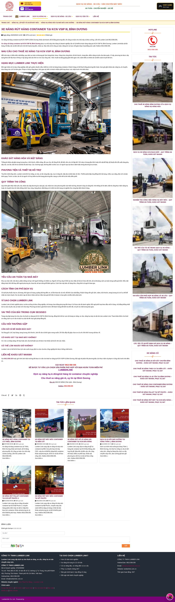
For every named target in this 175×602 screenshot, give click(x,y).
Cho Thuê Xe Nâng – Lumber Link (31, 582)
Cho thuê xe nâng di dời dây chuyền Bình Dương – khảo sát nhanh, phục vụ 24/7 (152, 362)
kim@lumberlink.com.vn (131, 566)
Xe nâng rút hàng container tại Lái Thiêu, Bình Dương (16, 440)
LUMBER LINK (24, 16)
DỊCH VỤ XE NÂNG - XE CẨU (61, 16)
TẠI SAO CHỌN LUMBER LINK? (73, 555)
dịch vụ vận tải (23, 318)
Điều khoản (13, 590)
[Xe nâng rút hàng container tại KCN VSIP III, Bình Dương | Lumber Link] (8, 395)
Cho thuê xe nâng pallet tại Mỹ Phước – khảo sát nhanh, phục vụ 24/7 (152, 393)
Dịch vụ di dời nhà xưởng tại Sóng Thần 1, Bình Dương (112, 440)
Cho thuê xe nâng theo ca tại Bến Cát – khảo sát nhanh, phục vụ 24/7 (152, 370)
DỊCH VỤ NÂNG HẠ (39, 16)
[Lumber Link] (9, 6)
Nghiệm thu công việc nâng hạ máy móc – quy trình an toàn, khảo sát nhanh (152, 201)
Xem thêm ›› (6, 458)
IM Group (28, 599)
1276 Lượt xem (30, 35)
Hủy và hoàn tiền (40, 588)
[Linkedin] (16, 395)
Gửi (126, 546)
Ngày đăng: (6, 35)
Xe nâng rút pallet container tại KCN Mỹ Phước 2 (15, 497)
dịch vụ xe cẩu (12, 318)
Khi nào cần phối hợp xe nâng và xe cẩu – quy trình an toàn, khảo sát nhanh (152, 297)
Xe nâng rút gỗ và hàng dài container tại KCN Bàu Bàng (80, 440)
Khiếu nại (4, 590)
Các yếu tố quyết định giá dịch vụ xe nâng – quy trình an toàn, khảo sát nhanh (153, 345)
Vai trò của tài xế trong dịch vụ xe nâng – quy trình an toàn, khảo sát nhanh (152, 249)
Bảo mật (50, 588)
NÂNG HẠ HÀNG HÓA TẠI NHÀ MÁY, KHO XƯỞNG (57, 22)
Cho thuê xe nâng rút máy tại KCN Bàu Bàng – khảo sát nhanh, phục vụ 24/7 (152, 401)
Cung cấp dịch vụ (7, 588)
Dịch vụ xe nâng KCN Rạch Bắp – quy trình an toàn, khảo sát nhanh (152, 153)
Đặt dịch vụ (19, 588)
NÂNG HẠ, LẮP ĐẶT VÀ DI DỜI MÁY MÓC (25, 22)
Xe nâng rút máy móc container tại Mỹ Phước (49, 497)
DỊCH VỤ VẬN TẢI (82, 16)
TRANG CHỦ (7, 16)
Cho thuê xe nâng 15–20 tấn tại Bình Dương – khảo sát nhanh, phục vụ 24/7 (153, 378)
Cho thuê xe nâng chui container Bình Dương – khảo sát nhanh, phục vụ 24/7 (152, 385)
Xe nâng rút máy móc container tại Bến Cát (49, 440)
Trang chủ (5, 22)
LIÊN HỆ (96, 16)
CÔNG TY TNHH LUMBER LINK (15, 555)
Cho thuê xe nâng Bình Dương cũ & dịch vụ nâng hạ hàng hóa (152, 105)
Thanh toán (29, 588)
